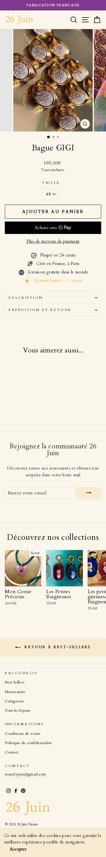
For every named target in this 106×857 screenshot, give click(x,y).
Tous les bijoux (18, 710)
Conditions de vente (22, 733)
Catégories (14, 701)
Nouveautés (15, 691)
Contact (12, 752)
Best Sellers (14, 682)
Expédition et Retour (40, 310)
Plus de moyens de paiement (53, 241)
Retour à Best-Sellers (57, 647)
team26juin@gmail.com (25, 774)
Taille (51, 182)
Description (25, 297)
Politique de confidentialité (28, 743)
